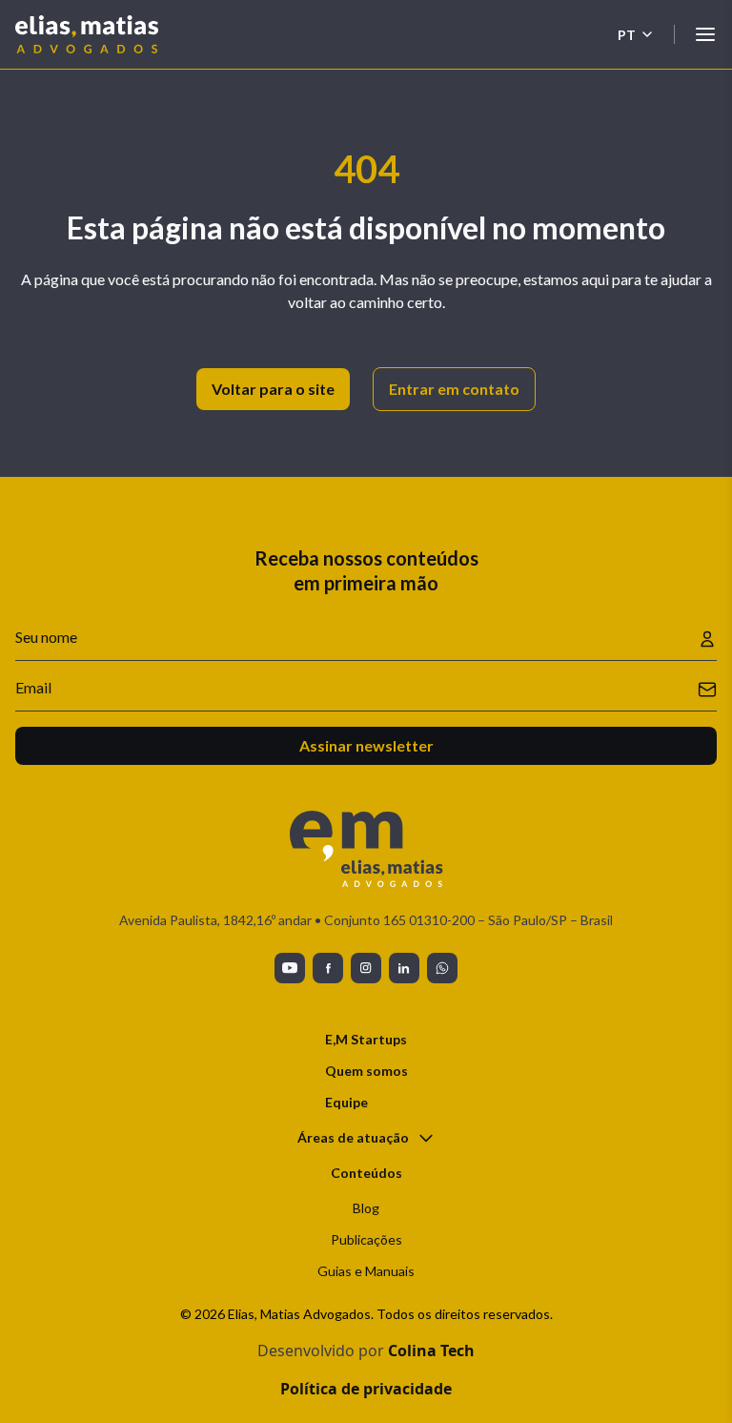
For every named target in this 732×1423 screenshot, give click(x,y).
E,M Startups (366, 1039)
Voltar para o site (273, 389)
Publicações (366, 1239)
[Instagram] (366, 968)
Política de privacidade (366, 1388)
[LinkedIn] (404, 968)
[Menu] (705, 34)
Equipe (346, 1102)
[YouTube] (289, 968)
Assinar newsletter (366, 745)
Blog (366, 1208)
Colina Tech (431, 1350)
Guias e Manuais (366, 1271)
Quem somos (366, 1070)
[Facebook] (328, 968)
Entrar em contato (454, 389)
